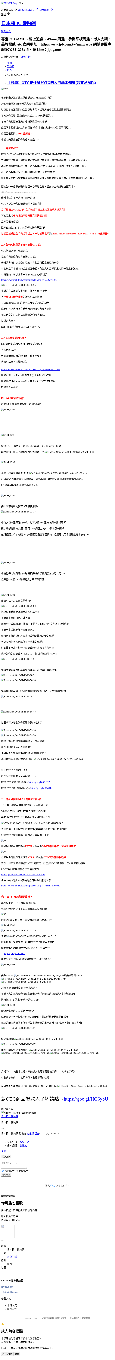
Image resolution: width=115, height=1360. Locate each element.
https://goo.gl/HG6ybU (86, 1099)
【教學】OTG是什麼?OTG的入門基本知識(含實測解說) (51, 83)
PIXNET (35, 1318)
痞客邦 (30, 1133)
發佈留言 (6, 1175)
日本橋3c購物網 (7, 1287)
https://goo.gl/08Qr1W (39, 782)
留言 (37, 1133)
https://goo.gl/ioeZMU (14, 953)
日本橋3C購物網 (18, 23)
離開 (17, 1354)
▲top (4, 1151)
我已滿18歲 (7, 1354)
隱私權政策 (74, 1318)
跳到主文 (6, 31)
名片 (9, 70)
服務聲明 (86, 1318)
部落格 (10, 66)
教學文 (23, 1145)
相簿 (9, 63)
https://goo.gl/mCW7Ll (41, 788)
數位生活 (26, 57)
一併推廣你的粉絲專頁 (9, 1292)
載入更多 (6, 1156)
